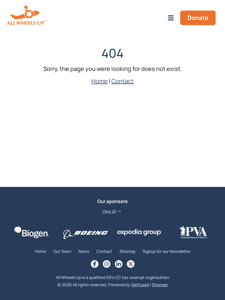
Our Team (62, 251)
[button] (170, 18)
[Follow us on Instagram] (106, 264)
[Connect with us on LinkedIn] (118, 264)
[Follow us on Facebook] (94, 264)
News (84, 251)
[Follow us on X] (130, 264)
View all (109, 211)
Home (99, 81)
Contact (122, 81)
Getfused (140, 284)
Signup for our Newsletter (166, 251)
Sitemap (127, 251)
